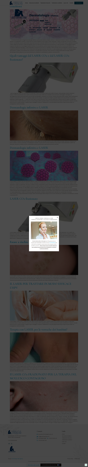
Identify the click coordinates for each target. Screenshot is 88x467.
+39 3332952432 (52, 242)
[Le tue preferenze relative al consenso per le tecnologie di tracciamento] (86, 465)
